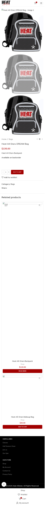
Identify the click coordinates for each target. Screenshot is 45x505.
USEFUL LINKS (7, 439)
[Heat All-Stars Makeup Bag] (22, 395)
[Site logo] (6, 3)
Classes (5, 443)
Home (4, 139)
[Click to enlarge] (4, 484)
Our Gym (5, 453)
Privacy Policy (7, 474)
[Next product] (42, 139)
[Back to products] (39, 139)
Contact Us (6, 471)
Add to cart (17, 172)
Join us (5, 450)
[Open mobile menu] (41, 3)
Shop (4, 464)
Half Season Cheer (9, 446)
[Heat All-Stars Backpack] (22, 280)
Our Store (7, 460)
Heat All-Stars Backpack (22, 361)
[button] (22, 427)
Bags (11, 139)
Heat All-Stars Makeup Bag (22, 417)
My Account (7, 467)
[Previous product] (37, 139)
